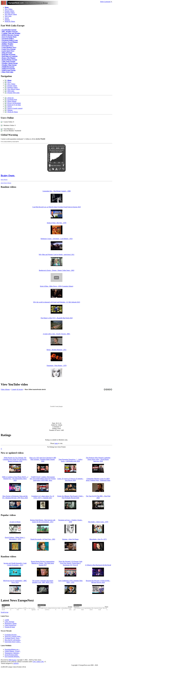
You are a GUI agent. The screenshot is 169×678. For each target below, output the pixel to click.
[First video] (105, 390)
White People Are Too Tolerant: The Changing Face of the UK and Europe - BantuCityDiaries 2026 (15, 459)
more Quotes (4, 179)
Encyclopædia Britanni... (12, 656)
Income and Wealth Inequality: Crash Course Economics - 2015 (15, 564)
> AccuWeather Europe (8, 30)
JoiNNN (16, 663)
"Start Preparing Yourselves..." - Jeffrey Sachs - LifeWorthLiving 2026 (70, 460)
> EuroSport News (7, 45)
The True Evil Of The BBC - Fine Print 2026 (98, 497)
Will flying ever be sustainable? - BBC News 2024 (15, 581)
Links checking (55, 606)
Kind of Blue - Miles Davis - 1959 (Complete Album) (56, 286)
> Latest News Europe (8, 49)
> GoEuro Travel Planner (9, 42)
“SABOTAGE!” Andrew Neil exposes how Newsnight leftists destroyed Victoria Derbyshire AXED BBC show (43, 478)
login (56, 443)
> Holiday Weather (7, 44)
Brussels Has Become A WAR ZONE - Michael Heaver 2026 (98, 581)
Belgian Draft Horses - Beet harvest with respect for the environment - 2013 (42, 521)
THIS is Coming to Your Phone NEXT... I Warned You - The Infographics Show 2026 (15, 478)
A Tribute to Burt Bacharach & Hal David (98, 565)
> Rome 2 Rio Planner (8, 58)
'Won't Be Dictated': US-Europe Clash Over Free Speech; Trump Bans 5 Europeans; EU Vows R (70, 563)
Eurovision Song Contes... (13, 642)
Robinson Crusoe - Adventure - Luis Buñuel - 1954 (56, 238)
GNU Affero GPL (38, 661)
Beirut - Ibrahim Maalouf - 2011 (56, 350)
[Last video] (111, 390)
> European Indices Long (9, 40)
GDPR (3, 606)
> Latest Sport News (7, 51)
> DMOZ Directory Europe (10, 35)
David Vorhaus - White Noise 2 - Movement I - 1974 (15, 538)
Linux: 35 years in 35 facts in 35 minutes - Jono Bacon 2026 (70, 479)
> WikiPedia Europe (7, 67)
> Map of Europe (6, 52)
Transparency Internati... (12, 653)
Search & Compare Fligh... (13, 636)
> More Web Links (7, 72)
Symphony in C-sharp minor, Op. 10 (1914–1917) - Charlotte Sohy (42, 497)
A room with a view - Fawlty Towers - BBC (56, 334)
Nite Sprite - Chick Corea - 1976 (98, 522)
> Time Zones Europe (8, 61)
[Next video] (109, 390)
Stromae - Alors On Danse (70, 539)
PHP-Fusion (12, 660)
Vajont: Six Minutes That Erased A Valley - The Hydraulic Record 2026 (70, 497)
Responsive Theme (91, 606)
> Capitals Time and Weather (10, 33)
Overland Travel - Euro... (12, 638)
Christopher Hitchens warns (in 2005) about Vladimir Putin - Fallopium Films (98, 479)
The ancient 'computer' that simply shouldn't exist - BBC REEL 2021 (42, 581)
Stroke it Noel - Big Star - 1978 (56, 223)
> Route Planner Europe (9, 60)
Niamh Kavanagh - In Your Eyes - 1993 (42, 539)
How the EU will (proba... (13, 640)
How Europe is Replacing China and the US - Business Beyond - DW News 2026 (15, 497)
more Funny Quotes (6, 183)
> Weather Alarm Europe (9, 63)
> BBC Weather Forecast (9, 31)
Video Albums (5, 389)
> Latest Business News (8, 47)
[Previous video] (107, 390)
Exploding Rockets (11, 635)
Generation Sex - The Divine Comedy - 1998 (57, 191)
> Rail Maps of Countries (9, 56)
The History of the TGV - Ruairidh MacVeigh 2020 (57, 318)
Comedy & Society (17, 389)
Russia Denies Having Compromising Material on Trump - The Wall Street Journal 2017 (42, 563)
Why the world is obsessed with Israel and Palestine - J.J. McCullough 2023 (56, 302)
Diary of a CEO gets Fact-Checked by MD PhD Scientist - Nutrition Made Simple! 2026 (42, 459)
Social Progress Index (11, 655)
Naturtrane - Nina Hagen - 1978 (56, 365)
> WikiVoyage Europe (8, 70)
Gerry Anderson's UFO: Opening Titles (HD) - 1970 (70, 581)
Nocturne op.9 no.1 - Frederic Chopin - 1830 (70, 521)
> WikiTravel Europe (8, 68)
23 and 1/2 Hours (15, 522)
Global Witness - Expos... (12, 651)
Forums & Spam (10, 627)
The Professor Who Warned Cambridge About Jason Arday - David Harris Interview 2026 (98, 459)
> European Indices (7, 38)
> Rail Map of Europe (8, 54)
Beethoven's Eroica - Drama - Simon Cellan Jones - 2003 (56, 270)
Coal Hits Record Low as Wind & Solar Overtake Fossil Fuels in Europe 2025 (56, 207)
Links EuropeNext (10, 625)
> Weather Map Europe (9, 65)
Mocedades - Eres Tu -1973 (98, 539)
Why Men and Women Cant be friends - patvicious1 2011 (56, 254)
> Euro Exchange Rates (9, 37)
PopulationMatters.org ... (12, 649)
